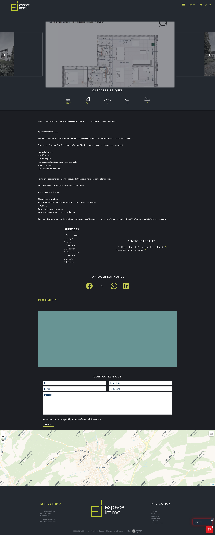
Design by (139, 531)
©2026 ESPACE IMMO (81, 531)
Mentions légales (97, 531)
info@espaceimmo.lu (50, 522)
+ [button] (3, 433)
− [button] (3, 436)
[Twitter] (101, 288)
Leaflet (212, 484)
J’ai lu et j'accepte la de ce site (73, 419)
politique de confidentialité (78, 419)
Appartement (50, 121)
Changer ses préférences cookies (118, 531)
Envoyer (48, 424)
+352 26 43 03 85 (49, 519)
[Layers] (211, 433)
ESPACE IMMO (50, 503)
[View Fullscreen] (3, 441)
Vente (40, 121)
